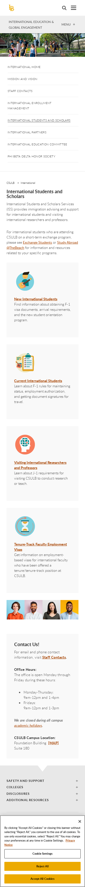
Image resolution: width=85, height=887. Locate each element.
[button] (42, 781)
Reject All (42, 866)
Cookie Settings (42, 854)
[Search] (62, 8)
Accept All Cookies (42, 879)
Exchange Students (37, 242)
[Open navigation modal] (71, 7)
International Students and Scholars (39, 120)
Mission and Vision (22, 79)
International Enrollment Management (30, 105)
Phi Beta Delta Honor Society (31, 156)
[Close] (80, 821)
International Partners (27, 132)
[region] (42, 851)
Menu (66, 24)
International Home (24, 67)
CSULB (11, 182)
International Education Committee (37, 144)
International (28, 182)
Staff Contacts (20, 91)
